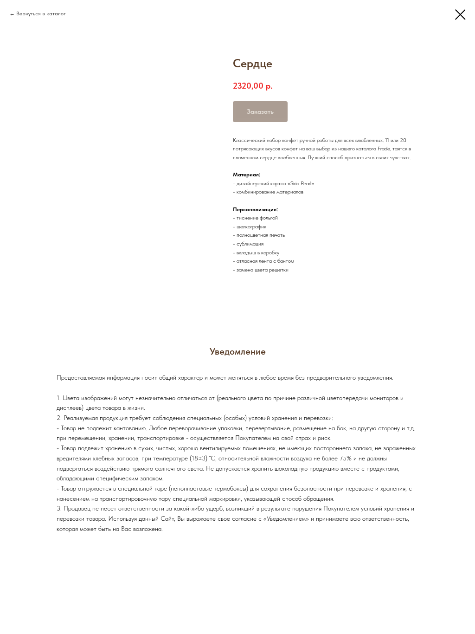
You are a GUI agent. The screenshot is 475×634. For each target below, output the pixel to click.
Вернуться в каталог (41, 13)
